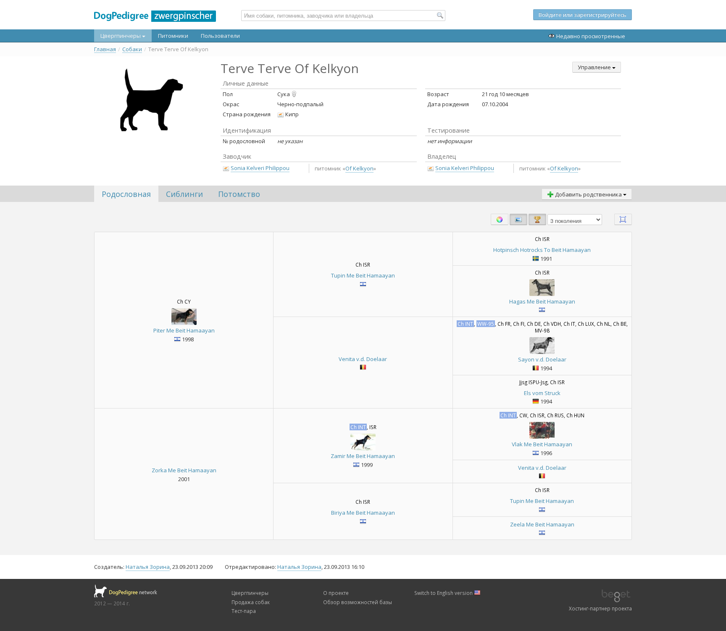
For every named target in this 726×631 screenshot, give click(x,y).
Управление (595, 67)
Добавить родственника (588, 194)
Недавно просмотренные (590, 36)
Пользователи (220, 35)
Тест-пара (243, 610)
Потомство (239, 194)
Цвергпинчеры (121, 35)
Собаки (132, 49)
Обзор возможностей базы (357, 602)
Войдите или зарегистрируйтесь (582, 14)
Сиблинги (184, 194)
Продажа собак (250, 602)
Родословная (126, 194)
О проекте (336, 592)
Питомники (173, 35)
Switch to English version (444, 592)
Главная (105, 49)
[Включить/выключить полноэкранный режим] (623, 219)
